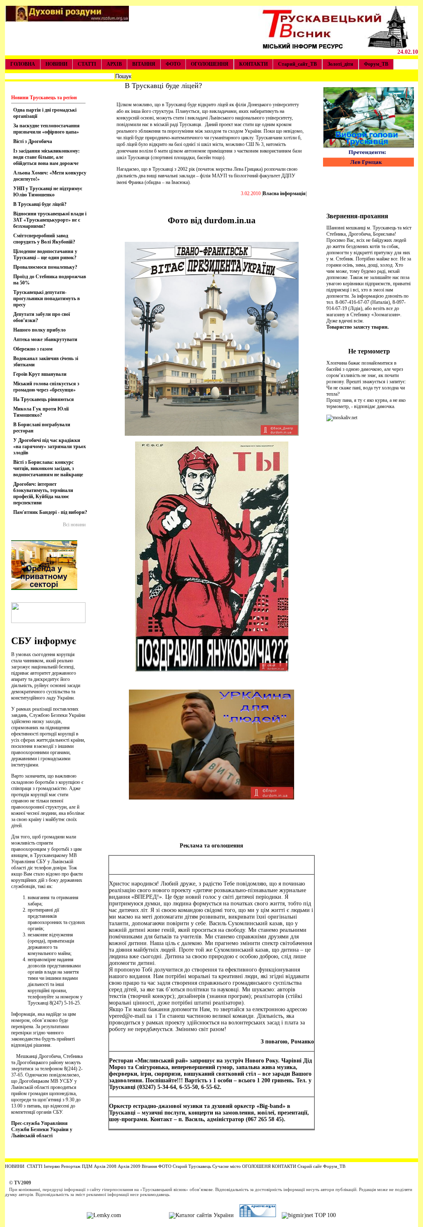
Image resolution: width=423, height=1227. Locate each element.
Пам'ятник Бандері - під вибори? (50, 512)
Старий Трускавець (191, 1166)
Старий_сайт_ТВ (297, 64)
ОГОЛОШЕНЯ (256, 1166)
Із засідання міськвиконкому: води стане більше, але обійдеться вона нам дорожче (46, 157)
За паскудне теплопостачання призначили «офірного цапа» (46, 129)
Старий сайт (309, 1166)
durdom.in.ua (230, 220)
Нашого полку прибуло (39, 330)
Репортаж (71, 1166)
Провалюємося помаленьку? (45, 267)
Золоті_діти (340, 64)
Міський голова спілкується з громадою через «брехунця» (46, 387)
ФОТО (173, 64)
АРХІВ (114, 64)
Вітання (149, 1166)
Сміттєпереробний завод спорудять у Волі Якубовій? (44, 239)
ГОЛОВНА (22, 64)
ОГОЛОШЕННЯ (209, 64)
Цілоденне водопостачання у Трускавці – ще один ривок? (45, 254)
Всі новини (74, 525)
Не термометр (369, 351)
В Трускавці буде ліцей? (40, 204)
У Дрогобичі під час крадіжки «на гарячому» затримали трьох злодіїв (49, 446)
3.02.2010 (251, 193)
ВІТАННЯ (143, 64)
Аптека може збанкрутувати (45, 339)
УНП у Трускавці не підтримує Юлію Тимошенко (47, 192)
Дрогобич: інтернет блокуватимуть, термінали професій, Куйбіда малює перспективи (43, 493)
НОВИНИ (56, 64)
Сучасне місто (226, 1166)
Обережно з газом (32, 349)
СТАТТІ (87, 64)
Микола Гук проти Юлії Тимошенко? (41, 412)
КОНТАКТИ (253, 64)
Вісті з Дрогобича (32, 141)
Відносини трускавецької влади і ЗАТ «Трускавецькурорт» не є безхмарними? (49, 220)
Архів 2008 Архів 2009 (117, 1166)
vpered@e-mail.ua (130, 1016)
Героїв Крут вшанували (40, 374)
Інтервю (51, 1166)
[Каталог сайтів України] (201, 1215)
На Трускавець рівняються (43, 399)
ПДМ (87, 1166)
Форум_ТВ (376, 64)
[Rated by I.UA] (145, 1215)
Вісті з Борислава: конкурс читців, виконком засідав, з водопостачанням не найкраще (48, 468)
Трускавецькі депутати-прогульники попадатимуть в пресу (46, 298)
